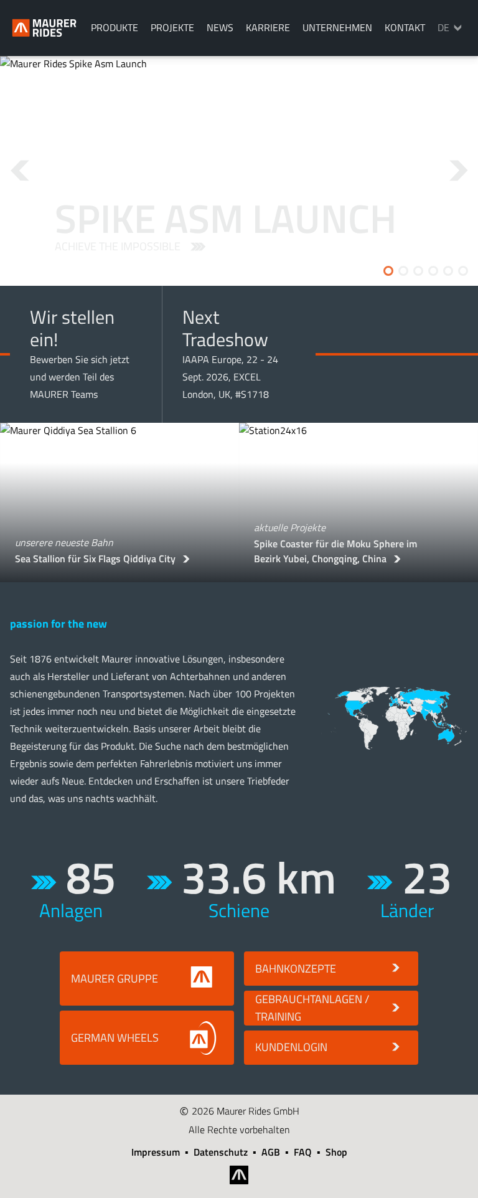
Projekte (172, 27)
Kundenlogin (291, 1047)
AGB (270, 1151)
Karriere (268, 27)
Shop (336, 1151)
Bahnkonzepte (295, 968)
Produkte (114, 27)
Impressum (155, 1151)
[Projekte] (394, 718)
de (443, 27)
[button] (29, 171)
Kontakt (405, 27)
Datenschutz (221, 1151)
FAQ (303, 1151)
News (220, 27)
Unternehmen (337, 27)
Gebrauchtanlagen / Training (312, 1008)
